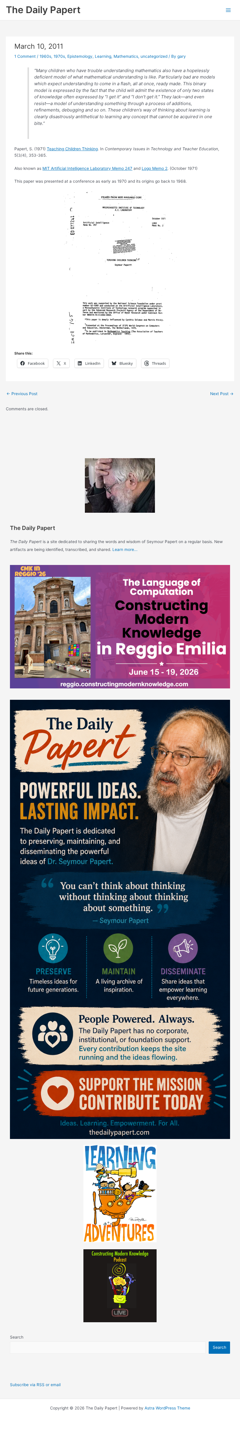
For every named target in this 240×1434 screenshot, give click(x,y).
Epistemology (79, 56)
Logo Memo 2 (154, 168)
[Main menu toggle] (228, 10)
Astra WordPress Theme (167, 1408)
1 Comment (25, 56)
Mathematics (126, 56)
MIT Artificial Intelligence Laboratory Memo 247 (87, 168)
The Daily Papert (43, 9)
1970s (59, 56)
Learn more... (125, 549)
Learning (103, 56)
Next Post (222, 393)
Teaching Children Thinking (72, 148)
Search (16, 1337)
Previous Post (21, 393)
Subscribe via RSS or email (35, 1384)
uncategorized (153, 56)
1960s (45, 56)
